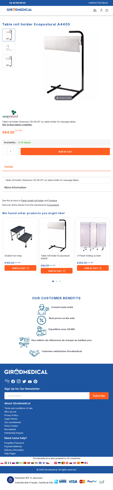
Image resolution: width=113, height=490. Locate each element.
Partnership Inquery (13, 433)
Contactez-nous (98, 3)
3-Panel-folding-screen (89, 255)
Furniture (53, 200)
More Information (15, 187)
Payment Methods (13, 446)
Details (8, 166)
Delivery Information (14, 450)
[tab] (56, 168)
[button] (53, 281)
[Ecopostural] (56, 114)
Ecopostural (53, 205)
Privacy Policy (11, 415)
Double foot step (13, 255)
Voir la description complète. (17, 124)
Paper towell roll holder (32, 200)
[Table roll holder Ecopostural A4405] (8, 35)
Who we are (10, 411)
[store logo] (19, 11)
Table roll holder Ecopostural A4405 (55, 257)
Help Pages (10, 453)
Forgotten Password (14, 443)
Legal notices (10, 419)
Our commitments (12, 422)
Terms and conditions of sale (18, 408)
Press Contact (11, 426)
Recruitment (10, 429)
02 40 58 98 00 (17, 3)
